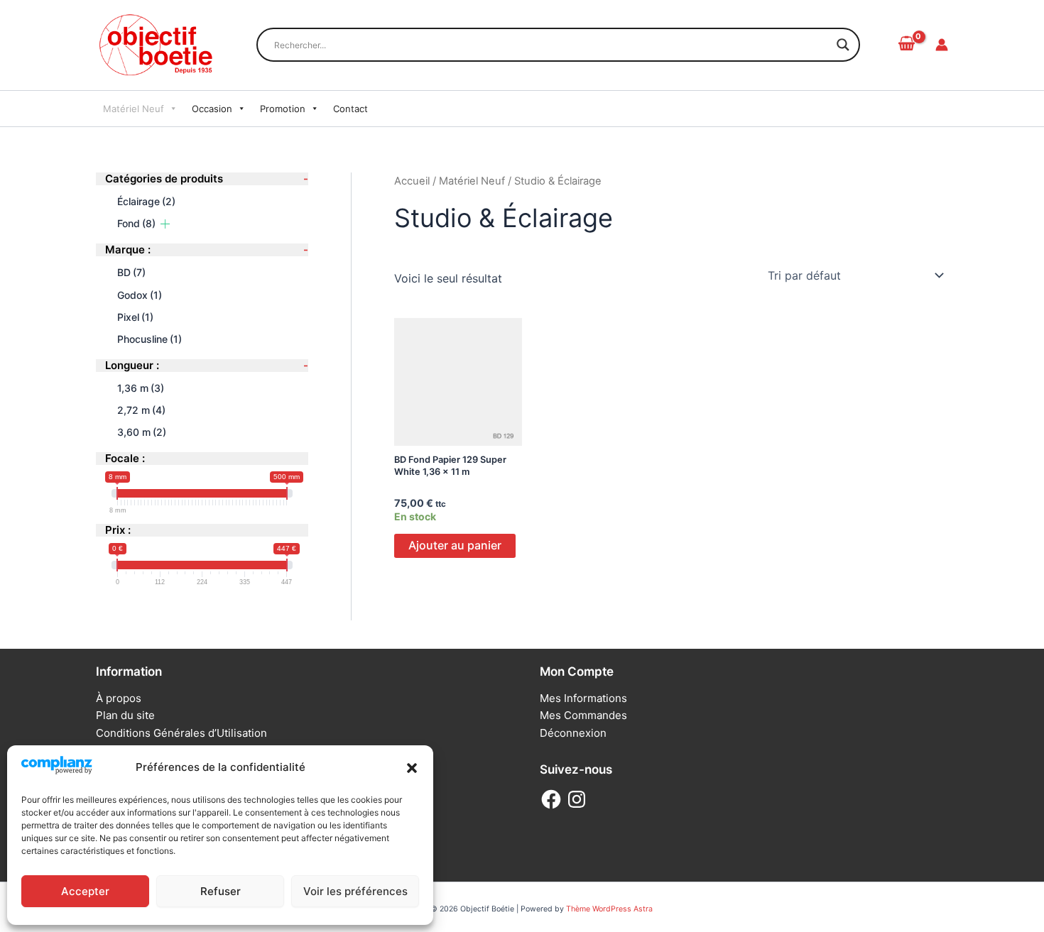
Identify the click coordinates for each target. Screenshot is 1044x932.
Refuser (220, 891)
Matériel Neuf (133, 108)
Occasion (212, 108)
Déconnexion (573, 733)
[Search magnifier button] (843, 45)
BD (131, 272)
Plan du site (125, 715)
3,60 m (141, 432)
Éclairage (146, 201)
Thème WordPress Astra (609, 909)
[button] (412, 768)
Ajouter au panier (454, 545)
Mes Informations (583, 698)
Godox (139, 294)
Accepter (85, 891)
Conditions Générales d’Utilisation (181, 733)
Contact (350, 108)
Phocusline (149, 338)
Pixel (135, 316)
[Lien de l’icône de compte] (941, 44)
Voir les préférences (355, 891)
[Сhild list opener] (165, 223)
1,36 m (140, 387)
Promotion (282, 108)
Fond (136, 223)
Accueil (412, 181)
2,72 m (141, 409)
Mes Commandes (583, 715)
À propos (118, 698)
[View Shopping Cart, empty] (906, 45)
